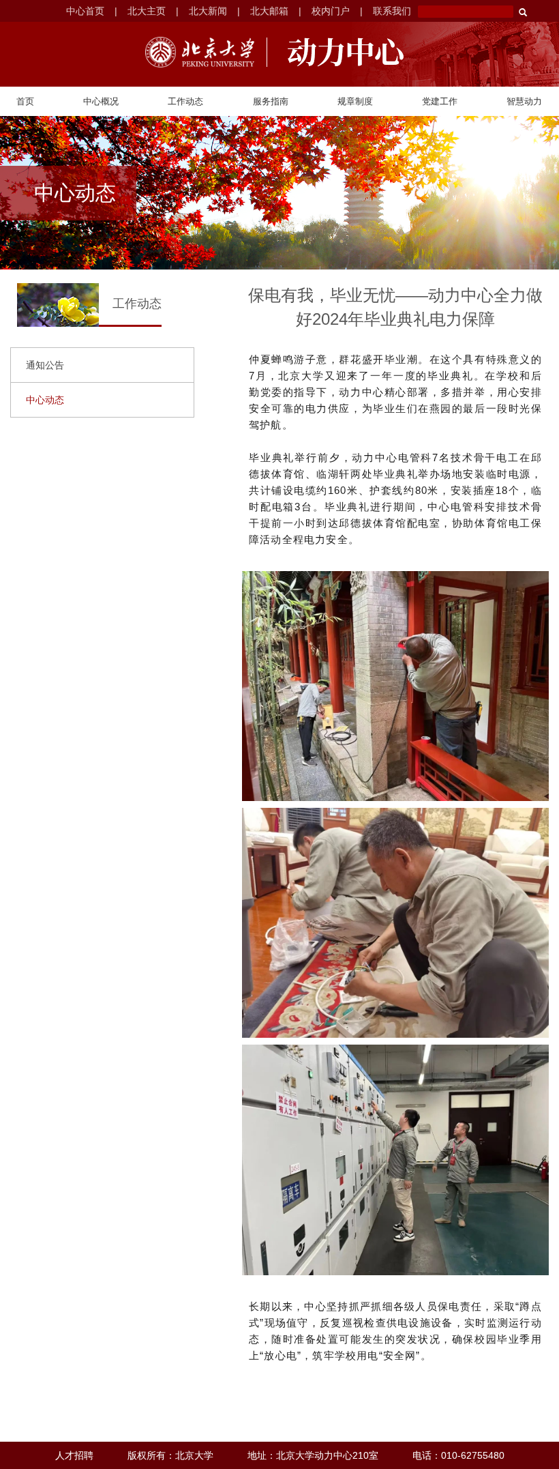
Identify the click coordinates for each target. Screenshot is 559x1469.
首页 (25, 101)
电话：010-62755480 (458, 1455)
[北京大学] (199, 52)
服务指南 (270, 101)
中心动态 (45, 399)
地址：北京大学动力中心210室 (312, 1455)
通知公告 (45, 365)
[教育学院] (340, 52)
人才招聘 (74, 1455)
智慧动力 (524, 101)
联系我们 (392, 10)
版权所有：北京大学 (170, 1455)
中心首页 (85, 10)
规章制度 (355, 101)
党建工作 (439, 101)
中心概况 (101, 101)
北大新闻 (208, 10)
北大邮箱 (269, 10)
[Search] (522, 12)
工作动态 (185, 101)
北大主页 (146, 10)
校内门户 (331, 10)
